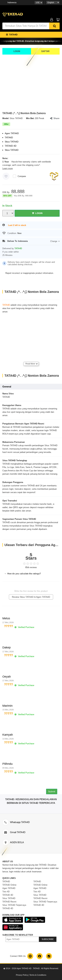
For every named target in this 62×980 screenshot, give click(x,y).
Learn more (7, 168)
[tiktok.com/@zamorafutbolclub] (49, 956)
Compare (22, 176)
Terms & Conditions (37, 975)
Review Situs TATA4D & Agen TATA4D (31, 597)
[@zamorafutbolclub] (30, 956)
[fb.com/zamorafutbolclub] (40, 956)
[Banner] (12, 14)
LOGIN (17, 51)
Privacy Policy (22, 975)
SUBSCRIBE (48, 939)
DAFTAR (45, 51)
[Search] (54, 26)
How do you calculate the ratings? (24, 573)
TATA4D (6, 305)
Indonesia (11, 2)
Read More (30, 364)
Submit (51, 791)
